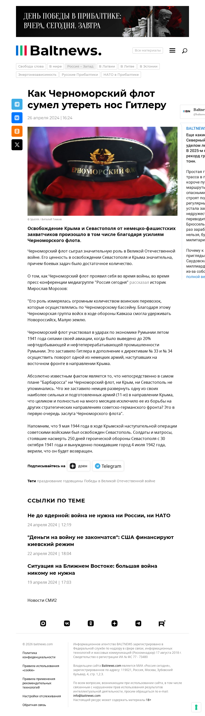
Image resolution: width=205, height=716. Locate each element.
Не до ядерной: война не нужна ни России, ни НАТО (99, 515)
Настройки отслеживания (41, 696)
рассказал (139, 283)
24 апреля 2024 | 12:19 (49, 525)
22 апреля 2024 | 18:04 (49, 554)
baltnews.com (111, 666)
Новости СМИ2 (42, 601)
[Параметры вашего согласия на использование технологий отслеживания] (196, 707)
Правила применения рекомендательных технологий (38, 683)
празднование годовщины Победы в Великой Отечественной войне (96, 481)
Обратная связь (34, 705)
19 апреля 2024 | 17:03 (49, 583)
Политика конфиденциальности (39, 655)
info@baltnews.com (86, 696)
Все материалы (148, 50)
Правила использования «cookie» (40, 668)
